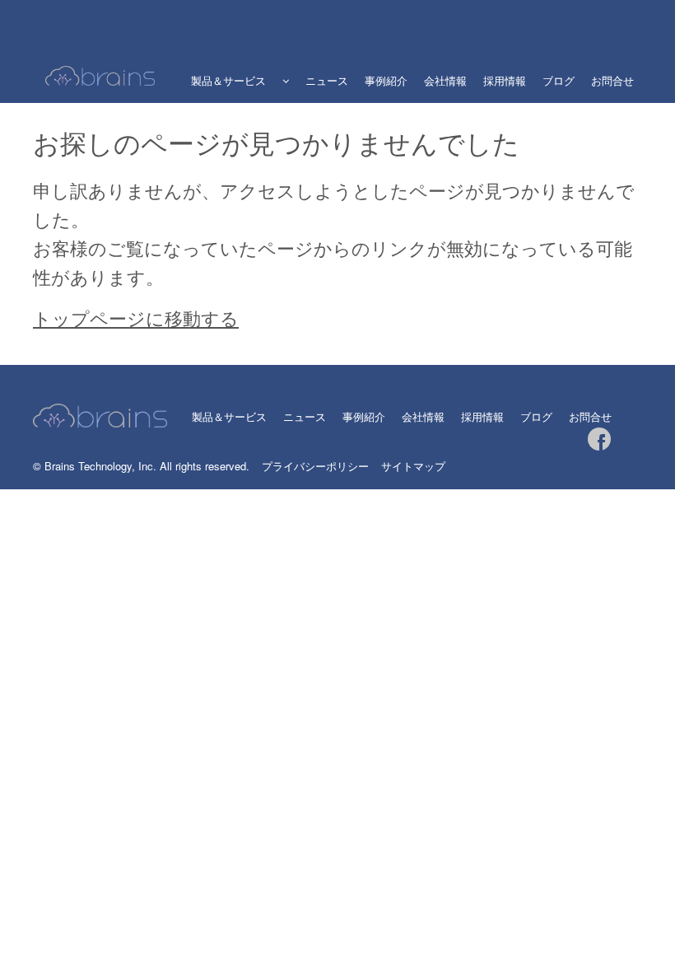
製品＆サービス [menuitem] (228, 80)
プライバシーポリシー (315, 466)
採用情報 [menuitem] (504, 80)
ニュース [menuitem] (326, 80)
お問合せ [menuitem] (612, 80)
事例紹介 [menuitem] (386, 80)
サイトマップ (413, 466)
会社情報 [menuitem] (445, 80)
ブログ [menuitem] (558, 80)
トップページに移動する (136, 317)
